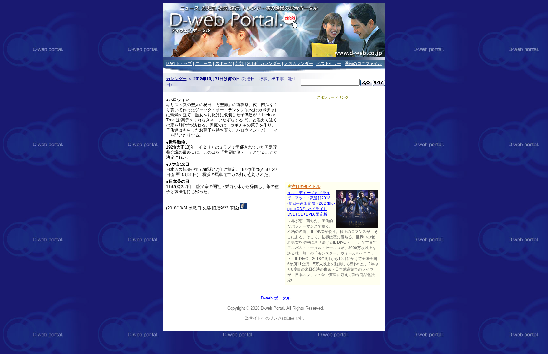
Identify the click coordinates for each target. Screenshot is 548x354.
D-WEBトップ (179, 63)
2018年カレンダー (264, 63)
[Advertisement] (332, 139)
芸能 (239, 63)
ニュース (203, 63)
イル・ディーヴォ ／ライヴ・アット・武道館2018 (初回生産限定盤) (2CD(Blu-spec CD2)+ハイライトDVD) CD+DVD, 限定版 (311, 203)
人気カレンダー (298, 63)
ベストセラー (328, 63)
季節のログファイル (363, 63)
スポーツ (223, 63)
